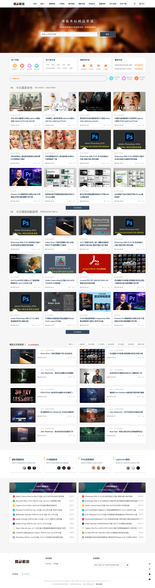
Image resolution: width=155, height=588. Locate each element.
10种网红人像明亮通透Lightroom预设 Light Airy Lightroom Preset (60, 119)
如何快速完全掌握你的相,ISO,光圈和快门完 (126, 373)
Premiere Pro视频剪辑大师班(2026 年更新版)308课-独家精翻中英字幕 (26, 195)
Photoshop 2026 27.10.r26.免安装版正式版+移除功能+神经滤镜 (94, 157)
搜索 (107, 34)
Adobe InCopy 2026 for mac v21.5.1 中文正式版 (33, 524)
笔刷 (71, 68)
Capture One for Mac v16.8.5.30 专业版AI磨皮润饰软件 (36, 505)
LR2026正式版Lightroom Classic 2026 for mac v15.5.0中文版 (38, 533)
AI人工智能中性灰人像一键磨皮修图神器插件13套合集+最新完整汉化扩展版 (94, 243)
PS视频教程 (50, 389)
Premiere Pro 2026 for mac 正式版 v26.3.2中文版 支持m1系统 (39, 510)
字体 (63, 65)
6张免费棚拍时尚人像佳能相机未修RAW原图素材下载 (59, 157)
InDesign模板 (50, 68)
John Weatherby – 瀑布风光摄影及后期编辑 (57, 373)
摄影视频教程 (50, 239)
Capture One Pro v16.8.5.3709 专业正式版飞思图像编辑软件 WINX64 (111, 528)
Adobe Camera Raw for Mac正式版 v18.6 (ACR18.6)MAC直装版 (40, 496)
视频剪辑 (102, 4)
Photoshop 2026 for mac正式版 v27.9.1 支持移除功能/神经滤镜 (39, 537)
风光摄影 (121, 344)
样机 (53, 65)
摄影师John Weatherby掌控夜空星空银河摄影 (127, 392)
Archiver (48, 564)
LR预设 (61, 4)
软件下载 (123, 4)
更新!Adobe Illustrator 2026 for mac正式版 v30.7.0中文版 (37, 514)
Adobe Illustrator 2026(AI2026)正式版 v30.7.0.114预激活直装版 (108, 524)
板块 (42, 4)
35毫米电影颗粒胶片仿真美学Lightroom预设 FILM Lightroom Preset (128, 119)
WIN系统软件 (85, 153)
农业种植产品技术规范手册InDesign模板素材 (128, 195)
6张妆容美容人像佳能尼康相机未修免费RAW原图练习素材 (25, 157)
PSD (47, 65)
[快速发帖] (149, 569)
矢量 (58, 65)
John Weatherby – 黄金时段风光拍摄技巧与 (57, 432)
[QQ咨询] (149, 574)
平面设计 (92, 4)
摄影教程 (52, 4)
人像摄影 (81, 344)
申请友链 (26, 574)
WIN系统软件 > (113, 486)
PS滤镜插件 (84, 239)
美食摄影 (131, 344)
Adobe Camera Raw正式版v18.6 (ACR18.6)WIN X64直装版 (59, 281)
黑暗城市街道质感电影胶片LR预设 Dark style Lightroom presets (95, 119)
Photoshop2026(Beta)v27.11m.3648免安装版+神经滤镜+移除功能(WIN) (111, 519)
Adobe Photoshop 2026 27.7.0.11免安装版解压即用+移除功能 (25, 319)
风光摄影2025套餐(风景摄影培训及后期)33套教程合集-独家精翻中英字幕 (129, 281)
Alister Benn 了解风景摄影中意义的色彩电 (56, 353)
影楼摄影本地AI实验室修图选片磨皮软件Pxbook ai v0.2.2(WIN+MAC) (111, 537)
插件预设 (71, 4)
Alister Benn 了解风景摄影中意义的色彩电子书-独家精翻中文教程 (59, 243)
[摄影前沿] (17, 3)
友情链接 (15, 574)
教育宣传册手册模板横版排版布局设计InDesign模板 (59, 195)
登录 (142, 4)
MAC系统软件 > (44, 486)
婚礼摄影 (91, 344)
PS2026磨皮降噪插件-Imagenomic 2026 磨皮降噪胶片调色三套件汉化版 (95, 319)
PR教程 (14, 191)
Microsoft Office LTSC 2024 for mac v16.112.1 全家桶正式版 (38, 501)
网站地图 (99, 584)
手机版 (55, 564)
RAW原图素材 (16, 153)
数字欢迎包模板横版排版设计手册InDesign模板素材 (94, 195)
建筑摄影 (111, 344)
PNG (58, 68)
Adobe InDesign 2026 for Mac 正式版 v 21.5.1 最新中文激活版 (39, 519)
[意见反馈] (149, 579)
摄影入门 (72, 344)
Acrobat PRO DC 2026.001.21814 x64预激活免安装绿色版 (94, 281)
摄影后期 (82, 4)
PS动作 (65, 68)
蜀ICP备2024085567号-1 (101, 581)
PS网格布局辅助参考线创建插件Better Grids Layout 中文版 (59, 319)
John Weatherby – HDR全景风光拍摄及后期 (126, 412)
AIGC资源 (112, 4)
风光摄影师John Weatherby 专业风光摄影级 (57, 412)
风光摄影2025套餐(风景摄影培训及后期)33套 (126, 353)
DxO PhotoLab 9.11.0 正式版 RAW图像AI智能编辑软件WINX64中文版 (111, 514)
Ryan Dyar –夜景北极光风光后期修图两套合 (126, 432)
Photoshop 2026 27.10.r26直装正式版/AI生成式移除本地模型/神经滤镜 (129, 157)
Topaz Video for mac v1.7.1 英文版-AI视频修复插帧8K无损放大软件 (41, 528)
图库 (68, 65)
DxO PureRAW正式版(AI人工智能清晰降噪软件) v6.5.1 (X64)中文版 (25, 281)
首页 (35, 4)
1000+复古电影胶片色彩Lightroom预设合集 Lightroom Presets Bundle (25, 119)
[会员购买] (150, 564)
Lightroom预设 (16, 115)
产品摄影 (101, 344)
